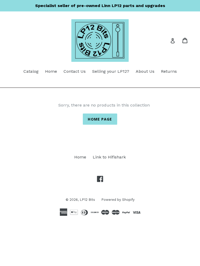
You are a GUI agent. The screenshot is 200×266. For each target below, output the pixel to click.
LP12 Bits (88, 200)
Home (51, 71)
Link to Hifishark (109, 157)
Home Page (100, 119)
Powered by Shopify (118, 200)
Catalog (31, 71)
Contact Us (75, 71)
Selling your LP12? (110, 71)
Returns (169, 71)
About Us (145, 71)
